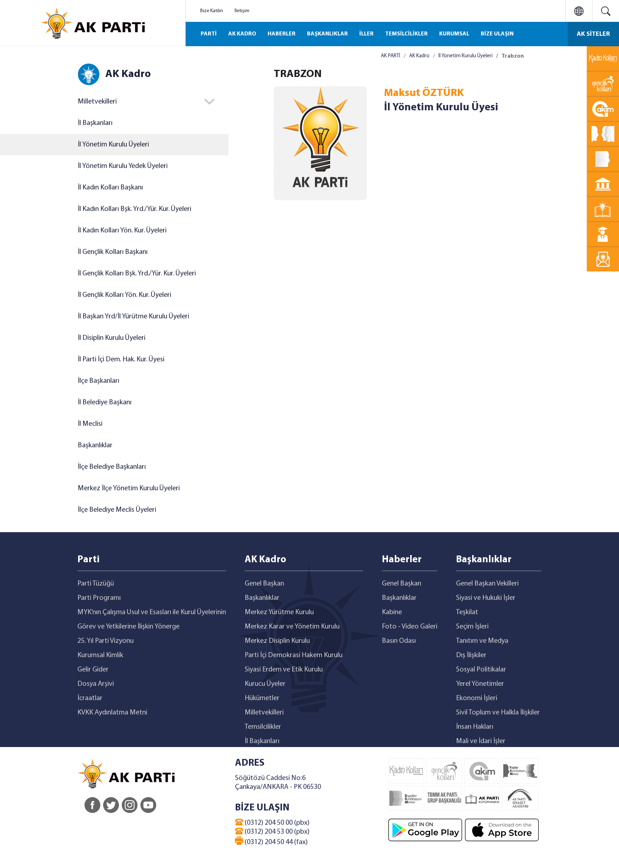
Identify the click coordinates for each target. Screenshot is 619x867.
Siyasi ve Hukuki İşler (485, 598)
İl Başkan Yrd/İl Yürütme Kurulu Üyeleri (133, 316)
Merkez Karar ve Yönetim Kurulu (292, 626)
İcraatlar (89, 698)
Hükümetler (262, 698)
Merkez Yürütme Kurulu (279, 612)
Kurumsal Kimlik (100, 655)
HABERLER (282, 34)
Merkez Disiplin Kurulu (277, 641)
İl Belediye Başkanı (104, 402)
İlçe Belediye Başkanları (112, 467)
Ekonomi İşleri (476, 698)
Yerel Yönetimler (480, 684)
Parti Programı (99, 598)
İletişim (242, 11)
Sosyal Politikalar (481, 669)
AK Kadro (419, 56)
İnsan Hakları (474, 727)
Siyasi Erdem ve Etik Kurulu (284, 669)
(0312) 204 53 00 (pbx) (276, 831)
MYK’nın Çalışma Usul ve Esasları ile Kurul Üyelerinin (151, 612)
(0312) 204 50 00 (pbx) (276, 823)
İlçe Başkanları (98, 381)
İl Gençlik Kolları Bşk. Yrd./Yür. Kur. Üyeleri (137, 273)
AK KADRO (242, 34)
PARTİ (209, 34)
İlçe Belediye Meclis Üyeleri (117, 510)
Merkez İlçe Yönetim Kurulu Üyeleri (129, 488)
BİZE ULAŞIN (497, 34)
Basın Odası (399, 641)
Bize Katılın (211, 11)
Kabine (392, 612)
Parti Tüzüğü (95, 583)
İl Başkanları (95, 123)
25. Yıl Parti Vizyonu (105, 641)
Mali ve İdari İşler (480, 741)
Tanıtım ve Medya (482, 641)
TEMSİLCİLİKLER (406, 34)
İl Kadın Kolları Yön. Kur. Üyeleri (122, 230)
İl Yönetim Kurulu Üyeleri (113, 144)
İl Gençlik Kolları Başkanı (113, 252)
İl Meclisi (90, 424)
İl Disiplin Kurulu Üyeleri (111, 338)
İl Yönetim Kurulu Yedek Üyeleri (123, 166)
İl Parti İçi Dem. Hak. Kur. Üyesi (121, 359)
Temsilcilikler (263, 727)
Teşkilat (467, 612)
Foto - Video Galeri (409, 626)
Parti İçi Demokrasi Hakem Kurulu (293, 655)
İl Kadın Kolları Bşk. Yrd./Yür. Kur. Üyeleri (134, 209)
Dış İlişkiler (471, 655)
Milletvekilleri (264, 712)
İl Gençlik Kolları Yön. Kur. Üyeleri (124, 295)
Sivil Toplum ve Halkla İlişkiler (498, 712)
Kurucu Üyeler (265, 684)
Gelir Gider (93, 669)
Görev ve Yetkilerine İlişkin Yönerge (128, 626)
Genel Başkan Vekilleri (487, 583)
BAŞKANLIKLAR (327, 34)
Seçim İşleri (472, 626)
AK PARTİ (390, 56)
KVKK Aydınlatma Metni (112, 712)
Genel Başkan (264, 583)
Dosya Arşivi (95, 684)
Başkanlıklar (95, 445)
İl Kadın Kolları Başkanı (110, 187)
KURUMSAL (454, 34)
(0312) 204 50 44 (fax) (275, 842)
